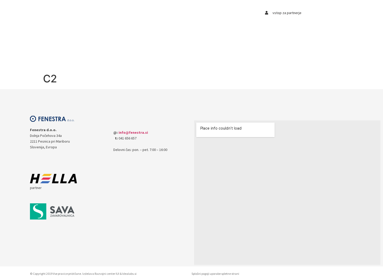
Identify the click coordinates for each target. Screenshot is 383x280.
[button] (83, 14)
